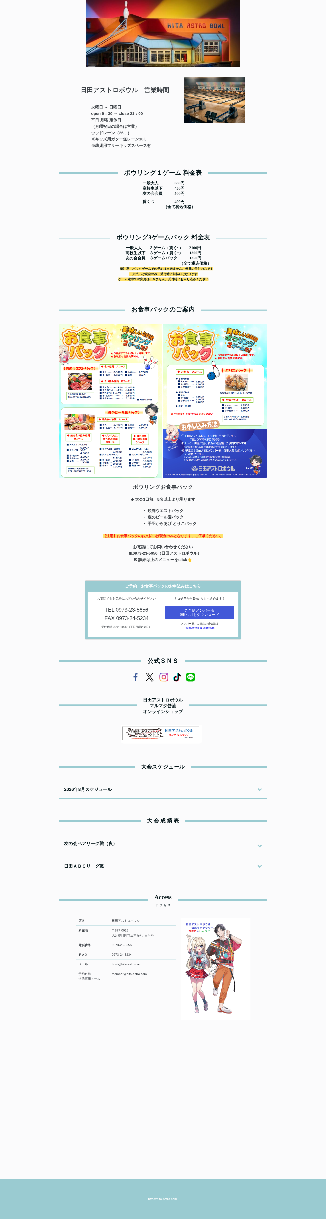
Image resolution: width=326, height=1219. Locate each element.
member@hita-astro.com (199, 627)
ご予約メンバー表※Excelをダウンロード (199, 612)
